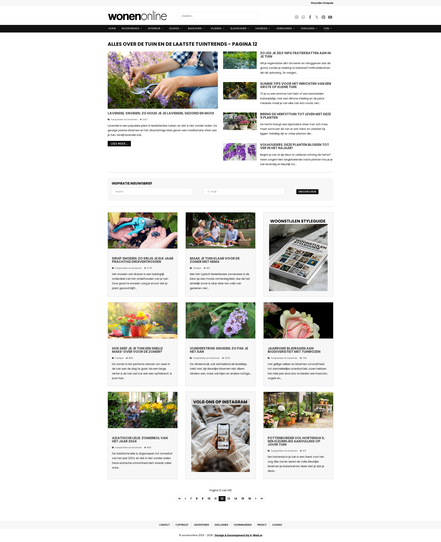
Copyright (182, 524)
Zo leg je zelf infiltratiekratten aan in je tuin (295, 55)
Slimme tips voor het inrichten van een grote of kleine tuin (295, 85)
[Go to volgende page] (256, 498)
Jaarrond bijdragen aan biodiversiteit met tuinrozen (294, 350)
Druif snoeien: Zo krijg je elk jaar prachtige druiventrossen (142, 260)
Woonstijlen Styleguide (322, 3)
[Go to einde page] (262, 498)
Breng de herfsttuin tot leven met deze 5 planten (295, 116)
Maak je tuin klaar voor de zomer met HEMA (215, 260)
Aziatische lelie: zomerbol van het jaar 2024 (140, 440)
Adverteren (201, 524)
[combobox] (218, 15)
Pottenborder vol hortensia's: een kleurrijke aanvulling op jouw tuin (296, 441)
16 (249, 498)
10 (209, 498)
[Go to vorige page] (185, 498)
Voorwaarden (243, 524)
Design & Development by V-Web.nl (238, 535)
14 (235, 498)
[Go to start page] (179, 498)
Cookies (277, 524)
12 (222, 498)
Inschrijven (307, 191)
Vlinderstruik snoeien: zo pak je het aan (219, 350)
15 (242, 498)
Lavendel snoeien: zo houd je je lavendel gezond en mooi (161, 113)
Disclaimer (221, 524)
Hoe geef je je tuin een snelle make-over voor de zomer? (137, 350)
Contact (164, 524)
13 (228, 498)
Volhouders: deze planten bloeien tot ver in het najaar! (294, 146)
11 (215, 498)
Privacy (261, 524)
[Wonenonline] (138, 15)
